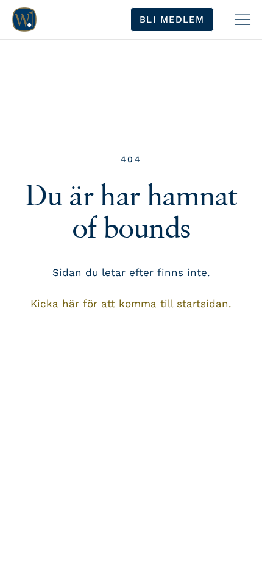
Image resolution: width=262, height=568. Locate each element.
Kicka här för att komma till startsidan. (131, 303)
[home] (24, 19)
